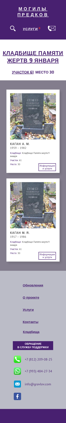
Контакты (30, 322)
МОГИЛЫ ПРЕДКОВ (33, 12)
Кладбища (31, 332)
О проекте (31, 297)
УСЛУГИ (30, 29)
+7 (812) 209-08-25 (38, 359)
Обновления (33, 285)
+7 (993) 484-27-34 (38, 371)
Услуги (28, 310)
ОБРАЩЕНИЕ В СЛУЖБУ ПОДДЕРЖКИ (33, 345)
